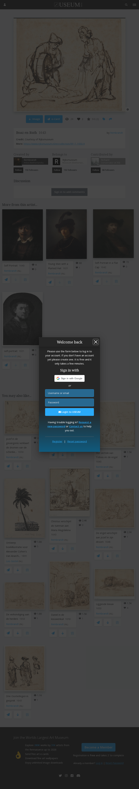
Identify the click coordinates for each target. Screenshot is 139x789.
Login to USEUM (71, 411)
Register (57, 441)
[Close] (95, 341)
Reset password (77, 441)
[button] (69, 378)
